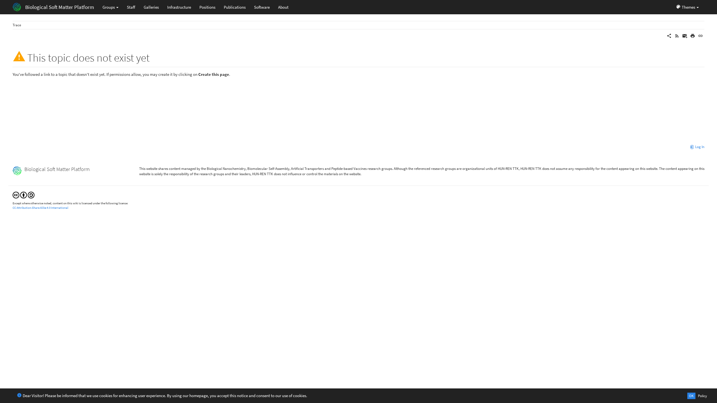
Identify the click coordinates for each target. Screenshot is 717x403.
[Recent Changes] (676, 35)
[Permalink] (700, 35)
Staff (131, 7)
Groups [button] (109, 7)
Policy (702, 395)
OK (691, 395)
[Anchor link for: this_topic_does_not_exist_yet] (155, 56)
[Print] (692, 35)
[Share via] (669, 35)
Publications (235, 7)
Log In (699, 146)
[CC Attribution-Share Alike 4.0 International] (23, 194)
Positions (207, 7)
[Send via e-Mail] (684, 35)
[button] (687, 7)
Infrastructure (179, 7)
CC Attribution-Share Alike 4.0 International (40, 208)
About (283, 7)
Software (262, 7)
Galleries (151, 7)
